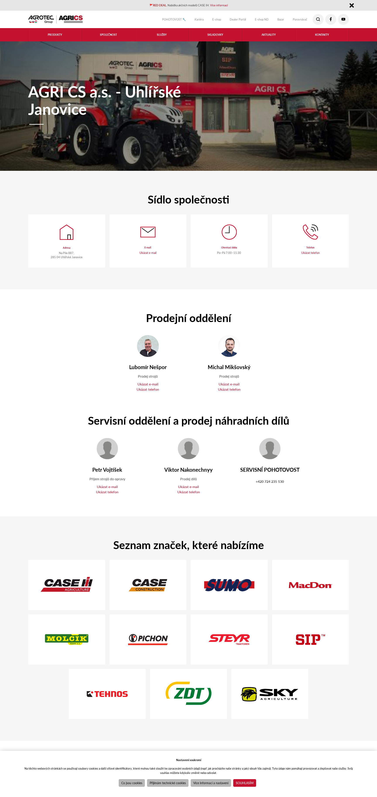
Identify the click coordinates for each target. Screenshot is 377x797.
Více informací (226, 5)
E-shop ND (253, 20)
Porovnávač (297, 20)
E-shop (202, 20)
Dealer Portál (226, 20)
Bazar (275, 20)
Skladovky (215, 37)
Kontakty (322, 37)
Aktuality (269, 37)
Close (351, 6)
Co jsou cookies (131, 783)
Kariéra (182, 20)
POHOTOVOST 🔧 (153, 20)
